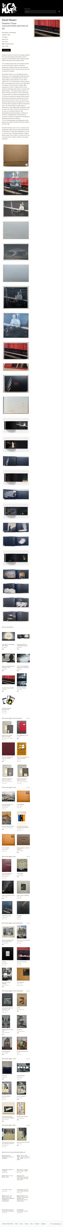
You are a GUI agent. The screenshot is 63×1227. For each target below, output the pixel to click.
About (21, 1223)
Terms (31, 1223)
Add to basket (6, 50)
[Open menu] (59, 11)
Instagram (43, 1223)
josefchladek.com (57, 1223)
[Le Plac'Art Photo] (9, 8)
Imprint (16, 1223)
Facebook (37, 1223)
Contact (26, 1223)
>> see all (28, 718)
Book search (27, 8)
